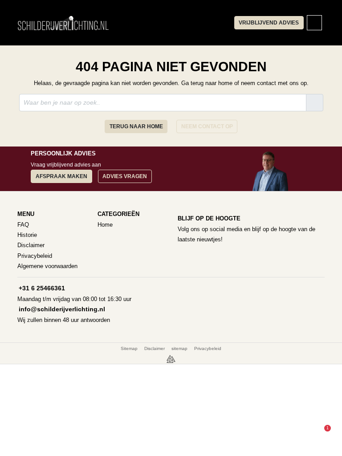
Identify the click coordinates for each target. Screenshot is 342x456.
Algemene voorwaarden (47, 266)
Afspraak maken (61, 176)
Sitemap (129, 348)
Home (105, 224)
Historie (27, 235)
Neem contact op (207, 126)
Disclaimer (31, 245)
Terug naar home (136, 126)
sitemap (179, 348)
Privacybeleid (34, 255)
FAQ (23, 224)
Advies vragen (124, 176)
